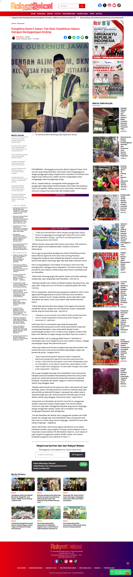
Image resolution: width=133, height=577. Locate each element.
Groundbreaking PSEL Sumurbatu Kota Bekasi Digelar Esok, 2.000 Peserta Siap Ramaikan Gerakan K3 (20, 246)
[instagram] (110, 6)
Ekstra (99, 14)
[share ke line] (83, 38)
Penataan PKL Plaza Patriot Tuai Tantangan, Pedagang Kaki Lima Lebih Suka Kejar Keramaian (20, 228)
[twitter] (105, 6)
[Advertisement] (60, 152)
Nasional (41, 14)
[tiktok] (119, 6)
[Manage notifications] (128, 563)
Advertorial (82, 14)
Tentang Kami (109, 568)
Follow (83, 464)
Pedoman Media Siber (68, 568)
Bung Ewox (20, 37)
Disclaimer (21, 568)
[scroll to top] (127, 574)
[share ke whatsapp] (74, 38)
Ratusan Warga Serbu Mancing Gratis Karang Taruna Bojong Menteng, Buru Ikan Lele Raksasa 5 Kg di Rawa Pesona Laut (20, 219)
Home (33, 14)
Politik (58, 14)
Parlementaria (68, 14)
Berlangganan (77, 455)
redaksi (97, 568)
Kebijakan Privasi (35, 568)
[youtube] (114, 6)
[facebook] (100, 6)
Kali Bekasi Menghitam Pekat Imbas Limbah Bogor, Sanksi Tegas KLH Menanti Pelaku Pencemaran (20, 237)
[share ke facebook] (66, 38)
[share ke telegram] (78, 38)
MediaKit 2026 (51, 568)
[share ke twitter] (70, 38)
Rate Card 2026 (85, 568)
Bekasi (50, 14)
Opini (92, 14)
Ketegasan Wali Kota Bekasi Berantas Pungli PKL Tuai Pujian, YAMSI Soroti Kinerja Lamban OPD (44, 18)
